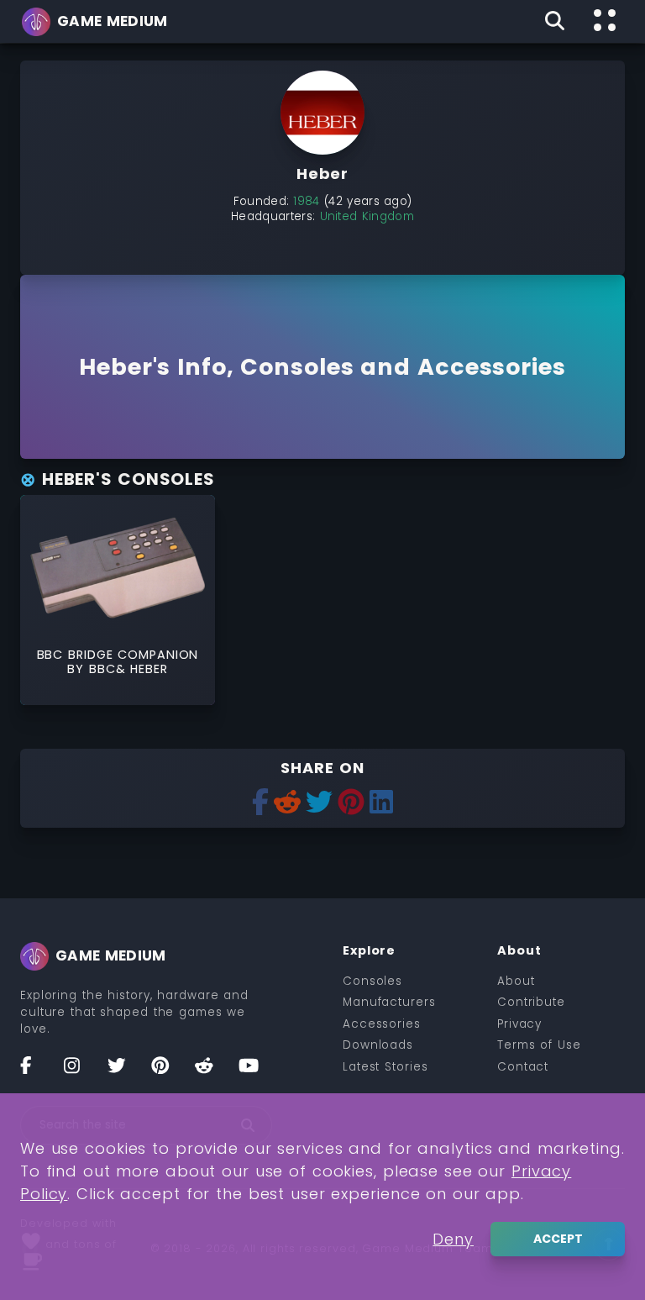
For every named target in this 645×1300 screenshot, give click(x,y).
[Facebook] (37, 1072)
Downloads (378, 1045)
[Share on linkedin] (381, 803)
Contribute (531, 1002)
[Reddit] (211, 1072)
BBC (102, 669)
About (516, 981)
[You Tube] (255, 1072)
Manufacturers (389, 1002)
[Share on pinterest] (351, 803)
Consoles (372, 981)
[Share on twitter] (319, 803)
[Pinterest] (168, 1072)
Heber (149, 669)
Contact (522, 1067)
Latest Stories (385, 1067)
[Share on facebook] (260, 803)
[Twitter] (124, 1072)
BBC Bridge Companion (118, 654)
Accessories (382, 1024)
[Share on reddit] (287, 803)
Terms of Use (539, 1045)
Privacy (519, 1024)
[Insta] (80, 1072)
